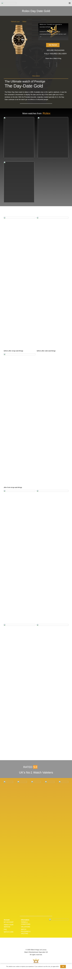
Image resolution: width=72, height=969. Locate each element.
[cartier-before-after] (19, 556)
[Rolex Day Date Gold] (8, 782)
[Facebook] (30, 944)
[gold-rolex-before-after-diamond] (52, 690)
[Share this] (46, 64)
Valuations (25, 927)
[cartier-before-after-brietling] (19, 690)
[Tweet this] (53, 64)
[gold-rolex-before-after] (52, 556)
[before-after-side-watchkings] (52, 284)
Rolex (24, 21)
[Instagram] (36, 944)
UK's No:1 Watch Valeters (36, 772)
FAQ (5, 929)
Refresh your (15, 21)
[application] (53, 31)
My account (9, 922)
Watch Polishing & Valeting (25, 931)
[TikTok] (41, 944)
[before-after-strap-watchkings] (19, 284)
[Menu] (70, 3)
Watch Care (8, 932)
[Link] (8, 3)
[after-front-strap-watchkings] (19, 420)
